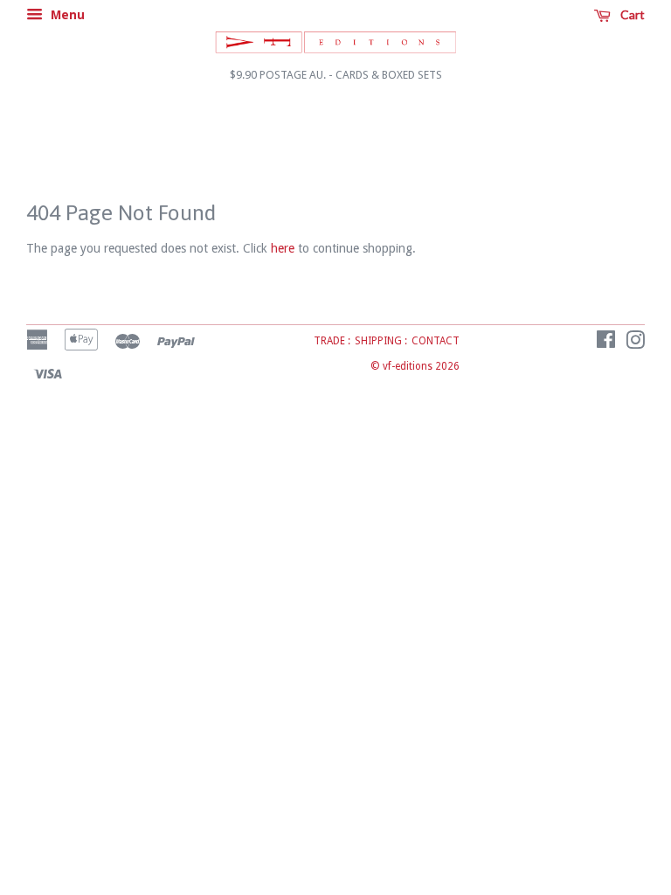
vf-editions (407, 366)
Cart (631, 14)
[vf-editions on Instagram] (635, 343)
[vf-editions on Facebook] (606, 343)
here (282, 248)
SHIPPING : (381, 341)
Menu (66, 15)
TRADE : (332, 341)
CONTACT (436, 341)
